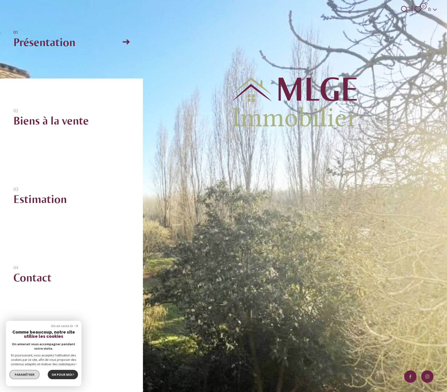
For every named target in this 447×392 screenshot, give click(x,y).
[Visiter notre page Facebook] (410, 376)
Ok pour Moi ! (63, 374)
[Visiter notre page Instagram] (427, 376)
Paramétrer (24, 374)
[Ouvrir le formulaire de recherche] (404, 9)
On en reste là (62, 326)
